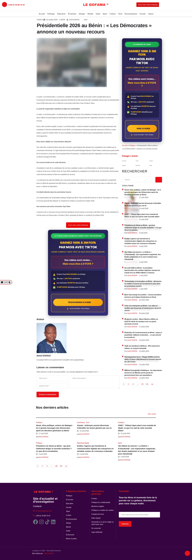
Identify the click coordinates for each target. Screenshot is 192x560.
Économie (72, 14)
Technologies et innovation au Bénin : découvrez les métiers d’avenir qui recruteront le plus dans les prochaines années (143, 283)
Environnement (131, 14)
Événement (70, 535)
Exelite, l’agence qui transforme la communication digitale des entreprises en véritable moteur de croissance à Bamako (140, 241)
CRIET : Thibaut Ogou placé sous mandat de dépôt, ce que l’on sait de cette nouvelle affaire (137, 428)
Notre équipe (96, 518)
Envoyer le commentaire (47, 394)
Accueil (42, 14)
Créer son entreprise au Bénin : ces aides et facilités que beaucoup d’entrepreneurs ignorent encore (142, 308)
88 (56, 466)
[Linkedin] (53, 521)
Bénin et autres (71, 538)
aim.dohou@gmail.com (44, 511)
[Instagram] (41, 521)
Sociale (143, 14)
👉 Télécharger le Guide (78, 302)
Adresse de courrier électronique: (131, 510)
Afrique (82, 14)
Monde (90, 14)
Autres (151, 14)
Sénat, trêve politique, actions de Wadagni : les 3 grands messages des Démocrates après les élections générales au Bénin (142, 192)
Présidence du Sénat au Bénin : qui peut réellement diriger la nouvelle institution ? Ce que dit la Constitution (142, 227)
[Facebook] (35, 521)
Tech (120, 14)
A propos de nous (97, 514)
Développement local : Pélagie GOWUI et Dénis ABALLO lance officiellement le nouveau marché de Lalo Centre (142, 359)
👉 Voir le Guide (142, 128)
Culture (113, 14)
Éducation (61, 14)
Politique (51, 14)
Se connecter (96, 528)
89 (61, 466)
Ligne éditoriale (96, 532)
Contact (94, 498)
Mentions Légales (97, 506)
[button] (128, 161)
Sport (105, 14)
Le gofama (36, 550)
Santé (98, 14)
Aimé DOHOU (49, 553)
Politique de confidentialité (100, 502)
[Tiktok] (47, 521)
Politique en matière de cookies (102, 510)
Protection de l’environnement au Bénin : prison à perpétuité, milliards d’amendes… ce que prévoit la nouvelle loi (143, 335)
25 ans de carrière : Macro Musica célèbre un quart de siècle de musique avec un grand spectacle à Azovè (141, 321)
